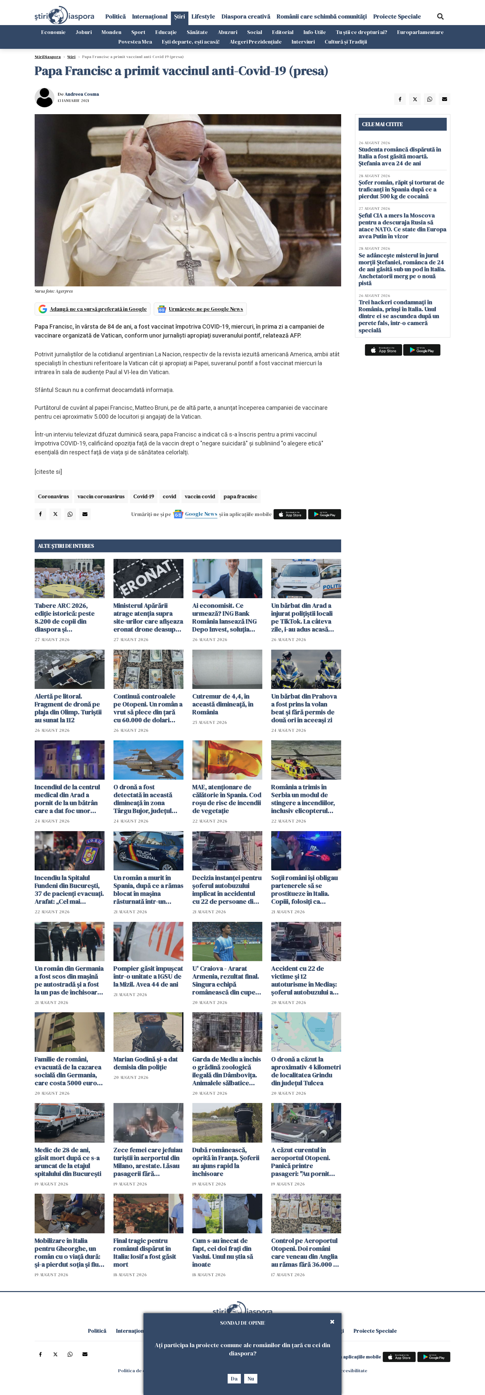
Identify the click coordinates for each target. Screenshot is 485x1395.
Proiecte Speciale (397, 16)
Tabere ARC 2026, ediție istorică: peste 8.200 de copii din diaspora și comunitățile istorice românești (65, 617)
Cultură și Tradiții (346, 41)
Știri (179, 16)
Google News (201, 513)
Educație (166, 32)
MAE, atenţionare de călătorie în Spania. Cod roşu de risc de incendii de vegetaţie (226, 799)
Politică (116, 16)
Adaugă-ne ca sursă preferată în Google (98, 308)
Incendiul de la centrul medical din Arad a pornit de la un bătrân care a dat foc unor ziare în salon (67, 799)
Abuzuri (227, 32)
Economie (53, 32)
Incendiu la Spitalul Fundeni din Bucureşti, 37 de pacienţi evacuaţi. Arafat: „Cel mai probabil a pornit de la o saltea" (69, 889)
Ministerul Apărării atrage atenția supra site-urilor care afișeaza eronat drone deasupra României (148, 617)
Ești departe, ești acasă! (191, 41)
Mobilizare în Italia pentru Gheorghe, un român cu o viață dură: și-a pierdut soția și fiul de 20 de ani (67, 1252)
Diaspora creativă (246, 16)
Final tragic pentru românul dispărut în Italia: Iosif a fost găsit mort (144, 1252)
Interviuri (303, 41)
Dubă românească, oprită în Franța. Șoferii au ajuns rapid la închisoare (225, 1162)
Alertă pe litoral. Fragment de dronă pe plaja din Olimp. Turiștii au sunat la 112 (68, 708)
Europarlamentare (420, 32)
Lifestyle (203, 16)
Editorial (283, 32)
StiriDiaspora (48, 56)
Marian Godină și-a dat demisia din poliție (145, 1063)
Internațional (150, 16)
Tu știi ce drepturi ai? (361, 32)
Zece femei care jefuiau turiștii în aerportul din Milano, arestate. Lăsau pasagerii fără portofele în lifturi (147, 1162)
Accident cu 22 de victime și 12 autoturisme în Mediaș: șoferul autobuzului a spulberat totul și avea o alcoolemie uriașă (306, 980)
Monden (111, 32)
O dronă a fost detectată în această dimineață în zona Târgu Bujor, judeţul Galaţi (142, 799)
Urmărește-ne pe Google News (206, 308)
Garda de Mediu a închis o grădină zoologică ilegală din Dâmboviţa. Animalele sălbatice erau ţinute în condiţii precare (226, 1071)
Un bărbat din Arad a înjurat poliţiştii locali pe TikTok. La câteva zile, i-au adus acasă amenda (302, 617)
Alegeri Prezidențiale (256, 41)
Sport (138, 32)
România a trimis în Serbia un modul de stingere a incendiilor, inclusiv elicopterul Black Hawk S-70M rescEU (303, 799)
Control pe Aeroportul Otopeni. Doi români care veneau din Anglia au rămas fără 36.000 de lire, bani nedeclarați (306, 1252)
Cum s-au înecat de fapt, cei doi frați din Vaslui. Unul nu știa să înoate (222, 1252)
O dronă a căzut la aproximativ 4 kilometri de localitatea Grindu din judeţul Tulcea (306, 1071)
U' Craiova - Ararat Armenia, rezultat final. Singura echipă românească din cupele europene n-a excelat (226, 980)
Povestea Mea (135, 41)
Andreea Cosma (82, 94)
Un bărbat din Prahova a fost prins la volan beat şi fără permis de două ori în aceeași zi (304, 708)
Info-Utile (315, 32)
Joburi (84, 32)
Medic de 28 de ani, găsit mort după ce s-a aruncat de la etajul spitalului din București (68, 1162)
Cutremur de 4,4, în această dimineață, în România (222, 704)
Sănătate (197, 32)
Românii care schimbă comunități (322, 16)
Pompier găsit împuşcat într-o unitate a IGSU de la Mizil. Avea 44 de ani (148, 976)
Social (254, 32)
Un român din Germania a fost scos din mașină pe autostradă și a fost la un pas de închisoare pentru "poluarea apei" (69, 980)
